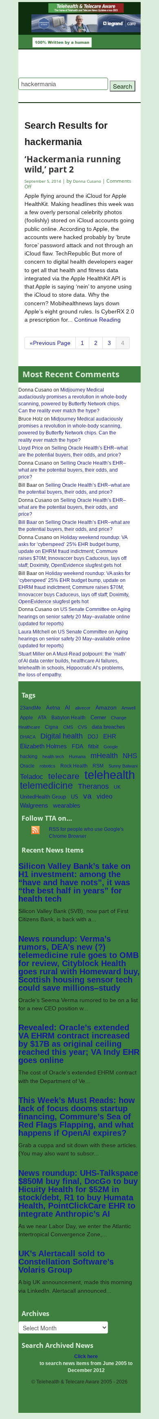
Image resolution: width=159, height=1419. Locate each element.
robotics (47, 765)
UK (117, 787)
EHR (109, 736)
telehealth (109, 774)
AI (67, 707)
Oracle (27, 766)
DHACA (27, 736)
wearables (66, 805)
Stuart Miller (31, 654)
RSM (98, 766)
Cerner (98, 717)
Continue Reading (97, 319)
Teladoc (31, 776)
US (74, 797)
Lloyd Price (30, 448)
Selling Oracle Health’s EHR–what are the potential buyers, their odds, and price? (73, 451)
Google (111, 746)
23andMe (30, 708)
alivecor (83, 707)
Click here (86, 1356)
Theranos (93, 786)
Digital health (61, 736)
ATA (42, 718)
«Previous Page (50, 343)
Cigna (51, 727)
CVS (82, 727)
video (105, 796)
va (87, 796)
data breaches (108, 727)
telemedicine (46, 786)
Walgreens (34, 805)
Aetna (53, 708)
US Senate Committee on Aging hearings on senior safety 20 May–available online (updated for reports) (74, 616)
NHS (130, 756)
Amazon (106, 708)
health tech (53, 756)
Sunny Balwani (122, 765)
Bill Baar (27, 522)
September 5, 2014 (43, 181)
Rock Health (74, 766)
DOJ (93, 737)
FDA (77, 746)
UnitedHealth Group (43, 797)
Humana (77, 756)
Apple (26, 718)
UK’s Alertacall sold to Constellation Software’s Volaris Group (66, 1261)
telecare (64, 776)
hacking (29, 756)
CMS (68, 727)
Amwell (128, 707)
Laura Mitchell (34, 632)
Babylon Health (68, 718)
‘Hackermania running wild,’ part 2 (72, 164)
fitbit (93, 746)
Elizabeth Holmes (43, 746)
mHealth (104, 755)
